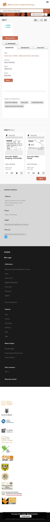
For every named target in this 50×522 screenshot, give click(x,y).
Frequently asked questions (14, 353)
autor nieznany (9, 62)
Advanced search (37, 14)
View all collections (11, 302)
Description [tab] (9, 47)
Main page (7, 258)
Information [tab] (25, 47)
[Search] (46, 11)
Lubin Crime (9, 278)
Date (6, 332)
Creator (7, 319)
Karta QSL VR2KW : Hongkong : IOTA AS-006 (13, 157)
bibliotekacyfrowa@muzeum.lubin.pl (16, 224)
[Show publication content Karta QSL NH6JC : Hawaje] (38, 173)
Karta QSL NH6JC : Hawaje (33, 157)
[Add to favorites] (41, 20)
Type (6, 336)
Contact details (10, 357)
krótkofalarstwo (37, 102)
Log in (7, 372)
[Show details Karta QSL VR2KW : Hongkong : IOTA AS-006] (21, 173)
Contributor (8, 323)
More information (32, 514)
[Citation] (45, 20)
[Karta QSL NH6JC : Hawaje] (36, 144)
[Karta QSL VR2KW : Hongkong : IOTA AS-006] (14, 144)
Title (6, 314)
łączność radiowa (11, 102)
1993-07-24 (8, 69)
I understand (26, 516)
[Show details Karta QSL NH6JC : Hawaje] (43, 173)
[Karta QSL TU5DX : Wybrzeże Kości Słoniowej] (7, 26)
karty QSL (24, 102)
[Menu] (47, 2)
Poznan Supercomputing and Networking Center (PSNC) (25, 518)
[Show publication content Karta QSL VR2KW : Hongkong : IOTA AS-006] (16, 173)
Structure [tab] (40, 47)
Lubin (6, 274)
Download (11, 44)
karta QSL (7, 75)
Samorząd (8, 287)
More (41, 179)
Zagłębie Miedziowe (11, 282)
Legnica (7, 296)
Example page (9, 349)
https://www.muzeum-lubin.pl (14, 234)
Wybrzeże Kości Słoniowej (14, 106)
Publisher (8, 328)
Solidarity (8, 291)
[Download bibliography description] (11, 173)
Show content (10, 38)
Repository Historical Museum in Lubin (17, 269)
